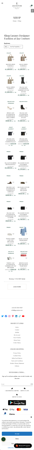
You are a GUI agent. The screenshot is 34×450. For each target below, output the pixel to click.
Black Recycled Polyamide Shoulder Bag (23, 164)
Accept (17, 434)
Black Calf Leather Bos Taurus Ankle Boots (23, 115)
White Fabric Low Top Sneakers (10, 240)
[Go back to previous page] (3, 439)
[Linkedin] (16, 316)
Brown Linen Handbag (10, 65)
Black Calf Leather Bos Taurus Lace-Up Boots (23, 90)
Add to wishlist (13, 59)
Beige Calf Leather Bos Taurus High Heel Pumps (10, 115)
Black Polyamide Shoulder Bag (10, 163)
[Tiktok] (20, 316)
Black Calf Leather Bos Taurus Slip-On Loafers (10, 215)
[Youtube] (23, 316)
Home (14, 21)
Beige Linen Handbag (23, 65)
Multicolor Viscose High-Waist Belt (23, 264)
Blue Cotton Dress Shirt (23, 239)
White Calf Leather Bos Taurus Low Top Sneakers (10, 265)
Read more (7, 43)
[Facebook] (6, 316)
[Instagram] (9, 316)
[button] (31, 417)
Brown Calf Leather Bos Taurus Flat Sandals (10, 190)
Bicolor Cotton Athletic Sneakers (23, 189)
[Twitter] (2, 316)
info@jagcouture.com (17, 310)
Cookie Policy (11, 447)
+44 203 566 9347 (17, 308)
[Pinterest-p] (13, 316)
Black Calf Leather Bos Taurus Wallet (10, 140)
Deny (17, 439)
